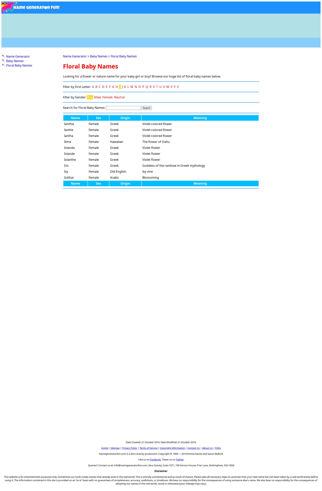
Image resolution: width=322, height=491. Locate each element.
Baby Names (15, 61)
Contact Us (193, 448)
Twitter (180, 459)
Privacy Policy (129, 448)
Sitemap (115, 448)
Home (104, 448)
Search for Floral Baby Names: (84, 108)
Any (90, 97)
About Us (207, 448)
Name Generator (18, 56)
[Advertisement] (161, 23)
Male (97, 97)
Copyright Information (172, 448)
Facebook (155, 459)
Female (107, 97)
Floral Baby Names (19, 65)
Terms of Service (148, 448)
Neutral (119, 97)
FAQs (218, 448)
